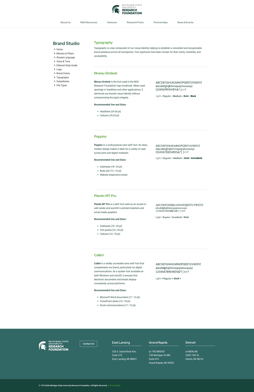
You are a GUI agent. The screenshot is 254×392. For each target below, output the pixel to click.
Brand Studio (115, 385)
